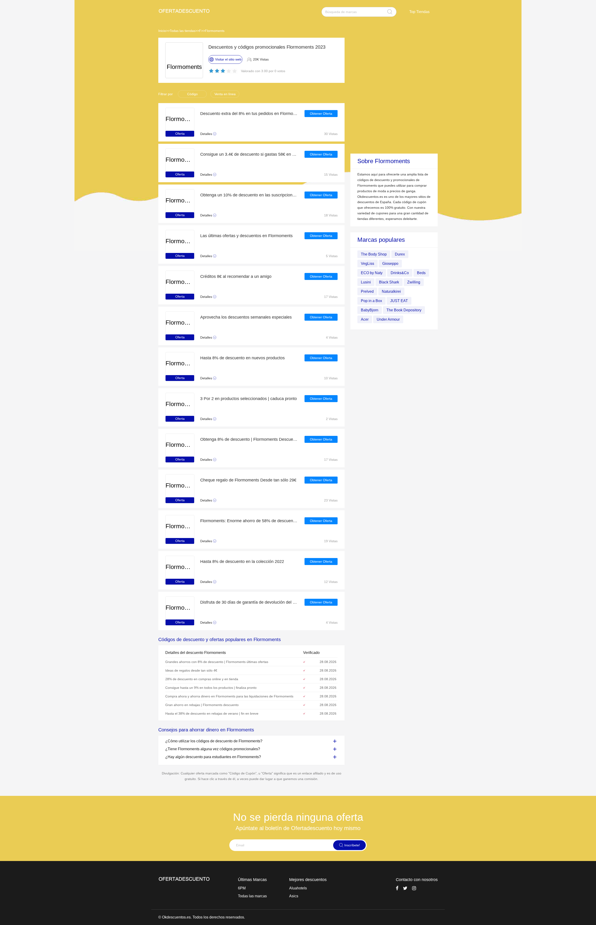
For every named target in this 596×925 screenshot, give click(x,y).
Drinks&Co (400, 273)
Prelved (367, 291)
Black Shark (389, 282)
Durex (400, 254)
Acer (365, 319)
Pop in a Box (371, 301)
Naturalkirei (391, 291)
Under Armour (388, 319)
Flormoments (214, 31)
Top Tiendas (419, 12)
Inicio (162, 31)
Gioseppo (390, 263)
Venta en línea (225, 94)
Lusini (366, 282)
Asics (293, 896)
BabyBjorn (369, 310)
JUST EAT (399, 301)
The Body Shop (374, 254)
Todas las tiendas (182, 31)
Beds (421, 273)
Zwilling (413, 282)
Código (192, 94)
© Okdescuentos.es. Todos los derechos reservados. (201, 917)
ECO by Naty (372, 273)
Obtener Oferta (321, 113)
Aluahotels (298, 888)
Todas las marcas (252, 896)
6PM (242, 888)
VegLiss (367, 263)
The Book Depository (403, 310)
